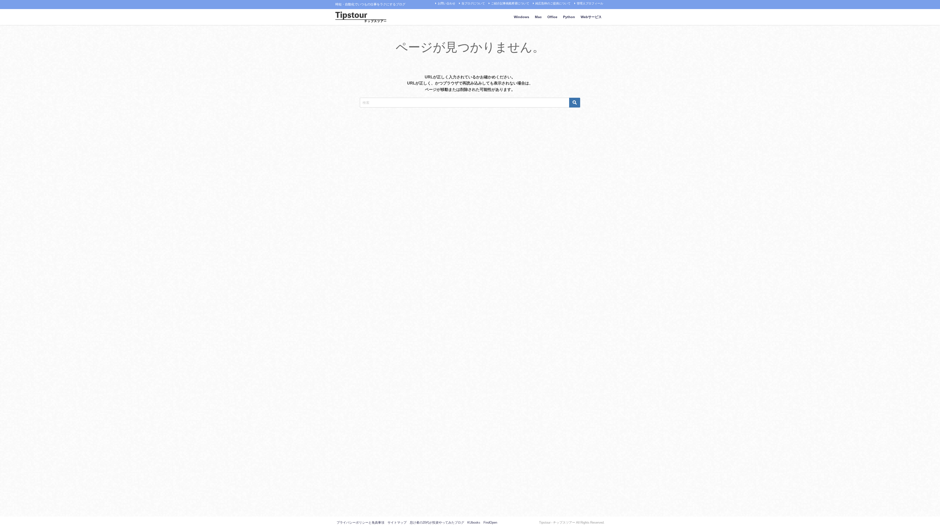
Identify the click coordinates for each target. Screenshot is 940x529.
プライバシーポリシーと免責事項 (360, 522)
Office (552, 17)
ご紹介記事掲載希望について (510, 3)
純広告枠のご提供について (553, 3)
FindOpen (490, 522)
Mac (538, 17)
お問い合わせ (446, 3)
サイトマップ (397, 522)
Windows (521, 17)
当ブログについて (473, 3)
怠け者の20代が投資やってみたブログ (437, 522)
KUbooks (473, 522)
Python (569, 17)
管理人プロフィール (590, 3)
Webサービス (591, 17)
